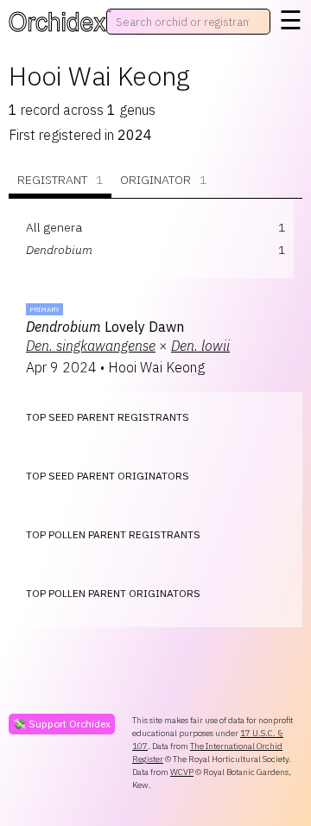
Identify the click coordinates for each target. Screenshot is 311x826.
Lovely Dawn (105, 326)
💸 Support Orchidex (62, 723)
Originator (163, 179)
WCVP (182, 772)
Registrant (60, 179)
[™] (57, 21)
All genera (54, 227)
